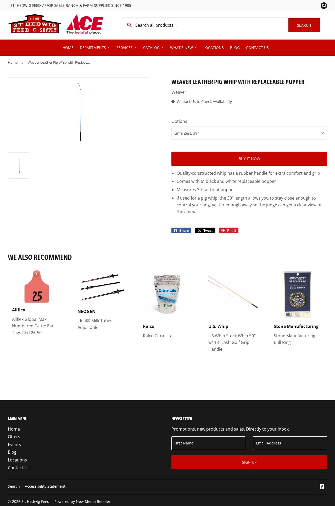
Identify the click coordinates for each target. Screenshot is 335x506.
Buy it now (249, 158)
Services (125, 47)
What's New (182, 47)
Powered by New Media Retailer (82, 501)
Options (179, 121)
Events (14, 444)
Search (308, 25)
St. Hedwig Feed (35, 501)
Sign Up (249, 462)
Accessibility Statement (45, 486)
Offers (14, 436)
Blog (235, 47)
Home (68, 47)
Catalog (152, 47)
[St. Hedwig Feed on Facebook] (322, 487)
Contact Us (257, 47)
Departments (93, 47)
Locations (213, 47)
